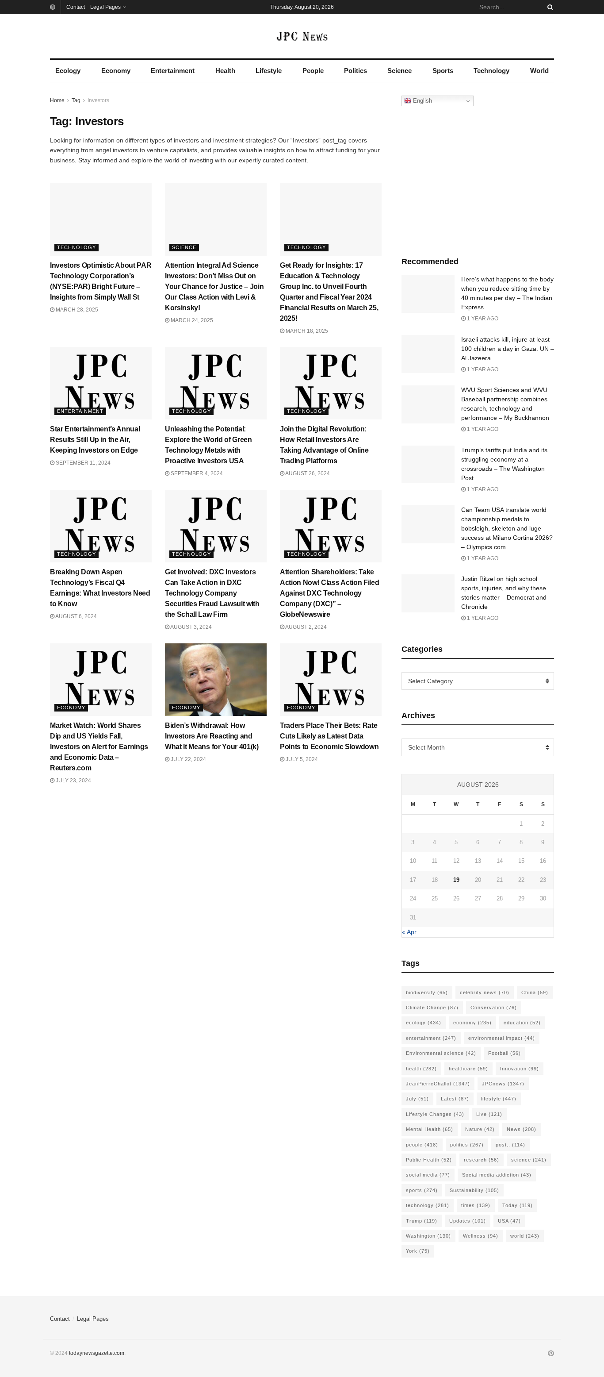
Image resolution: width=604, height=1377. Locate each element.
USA (509, 1220)
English (421, 100)
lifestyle (498, 1098)
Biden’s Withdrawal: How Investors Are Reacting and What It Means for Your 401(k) (212, 736)
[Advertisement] (478, 179)
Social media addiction (496, 1174)
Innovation (519, 1068)
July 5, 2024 (301, 759)
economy (472, 1022)
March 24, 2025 (191, 320)
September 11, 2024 (82, 463)
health (421, 1068)
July (417, 1098)
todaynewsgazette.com (96, 1353)
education (522, 1022)
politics (467, 1144)
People (313, 70)
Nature (480, 1129)
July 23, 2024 (72, 780)
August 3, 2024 (190, 627)
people (422, 1144)
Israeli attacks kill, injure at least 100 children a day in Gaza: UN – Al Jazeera (507, 349)
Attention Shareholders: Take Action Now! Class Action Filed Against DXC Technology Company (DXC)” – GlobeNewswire (329, 593)
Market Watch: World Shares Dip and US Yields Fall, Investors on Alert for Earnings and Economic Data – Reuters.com (99, 747)
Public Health (429, 1159)
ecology (423, 1022)
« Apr (409, 931)
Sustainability (474, 1190)
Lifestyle (269, 70)
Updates (467, 1220)
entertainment (431, 1038)
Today (517, 1205)
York (418, 1251)
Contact (75, 7)
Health (225, 70)
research (481, 1159)
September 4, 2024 (196, 473)
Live (489, 1114)
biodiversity (427, 992)
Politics (355, 70)
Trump (421, 1220)
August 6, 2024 (75, 616)
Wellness (480, 1236)
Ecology (67, 70)
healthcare (468, 1068)
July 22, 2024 (187, 759)
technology (427, 1205)
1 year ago (482, 318)
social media (428, 1174)
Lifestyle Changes (435, 1114)
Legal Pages (105, 7)
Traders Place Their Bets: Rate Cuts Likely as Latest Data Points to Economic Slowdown (329, 736)
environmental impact (501, 1038)
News (521, 1129)
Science (399, 70)
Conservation (493, 1007)
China (534, 992)
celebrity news (484, 992)
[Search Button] (548, 7)
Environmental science (441, 1053)
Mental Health (429, 1129)
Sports (442, 70)
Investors (98, 100)
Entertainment (173, 70)
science (529, 1159)
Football (504, 1053)
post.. (510, 1144)
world (524, 1236)
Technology (491, 70)
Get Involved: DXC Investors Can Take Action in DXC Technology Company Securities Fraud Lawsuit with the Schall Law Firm (212, 593)
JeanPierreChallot (438, 1083)
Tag (76, 100)
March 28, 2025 (76, 310)
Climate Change (432, 1007)
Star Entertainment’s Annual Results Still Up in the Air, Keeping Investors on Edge (95, 439)
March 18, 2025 (306, 331)
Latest (455, 1098)
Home (57, 100)
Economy (115, 70)
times (475, 1205)
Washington (428, 1236)
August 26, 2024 (307, 473)
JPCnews (503, 1083)
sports (422, 1190)
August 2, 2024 (305, 627)
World (539, 70)
